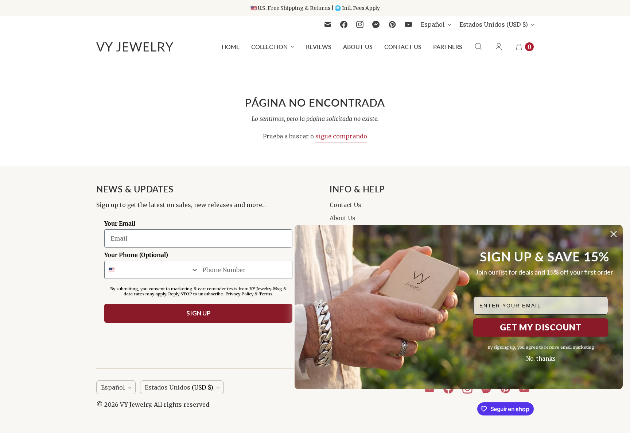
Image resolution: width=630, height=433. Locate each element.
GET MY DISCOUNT (541, 327)
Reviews (318, 46)
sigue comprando (341, 136)
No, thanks (541, 358)
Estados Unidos (493, 24)
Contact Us (402, 46)
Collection (269, 46)
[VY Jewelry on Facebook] (344, 24)
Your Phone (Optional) (136, 254)
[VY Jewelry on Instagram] (360, 24)
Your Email (119, 223)
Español (433, 24)
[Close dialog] (613, 234)
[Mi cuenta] (499, 46)
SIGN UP (198, 313)
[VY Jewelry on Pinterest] (392, 24)
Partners (447, 46)
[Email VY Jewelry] (328, 24)
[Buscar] (478, 46)
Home (231, 46)
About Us (358, 46)
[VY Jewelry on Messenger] (376, 24)
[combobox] (152, 270)
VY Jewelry (135, 404)
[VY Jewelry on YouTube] (408, 24)
